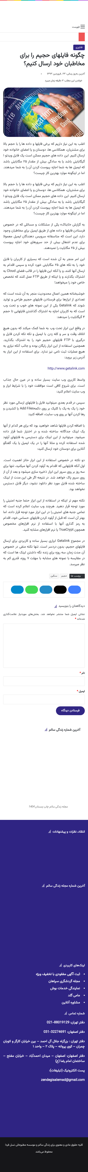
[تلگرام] (17, 590)
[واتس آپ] (31, 590)
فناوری (79, 47)
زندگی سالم (44, 1145)
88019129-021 (58, 1022)
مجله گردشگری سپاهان (64, 981)
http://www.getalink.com (66, 368)
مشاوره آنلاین (71, 1002)
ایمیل (81, 691)
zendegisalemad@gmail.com (63, 1080)
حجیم (64, 576)
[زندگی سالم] (44, 12)
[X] (60, 590)
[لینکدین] (46, 590)
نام (82, 673)
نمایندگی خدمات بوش (65, 988)
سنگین (54, 576)
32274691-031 (55, 1032)
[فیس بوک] (74, 590)
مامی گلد (74, 995)
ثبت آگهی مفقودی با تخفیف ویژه (58, 974)
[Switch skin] (13, 27)
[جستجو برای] (5, 27)
